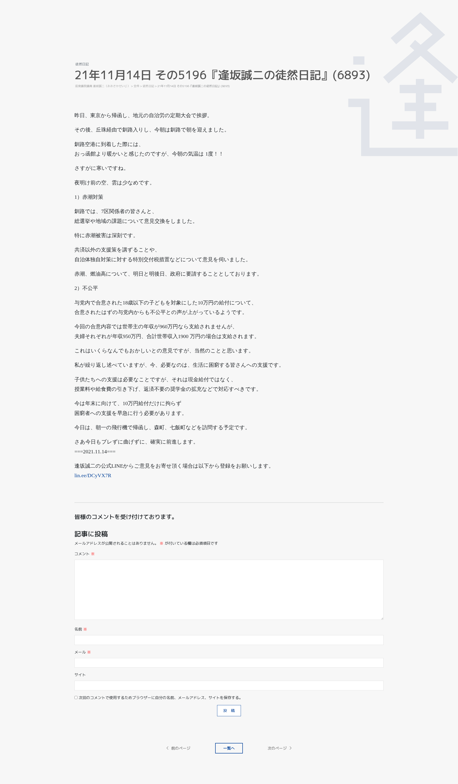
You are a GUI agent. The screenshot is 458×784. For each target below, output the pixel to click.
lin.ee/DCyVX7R (92, 475)
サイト (80, 674)
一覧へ (229, 748)
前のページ (180, 748)
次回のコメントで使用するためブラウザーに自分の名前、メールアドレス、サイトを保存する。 (161, 697)
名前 (80, 629)
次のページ (277, 748)
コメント (84, 553)
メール (82, 652)
